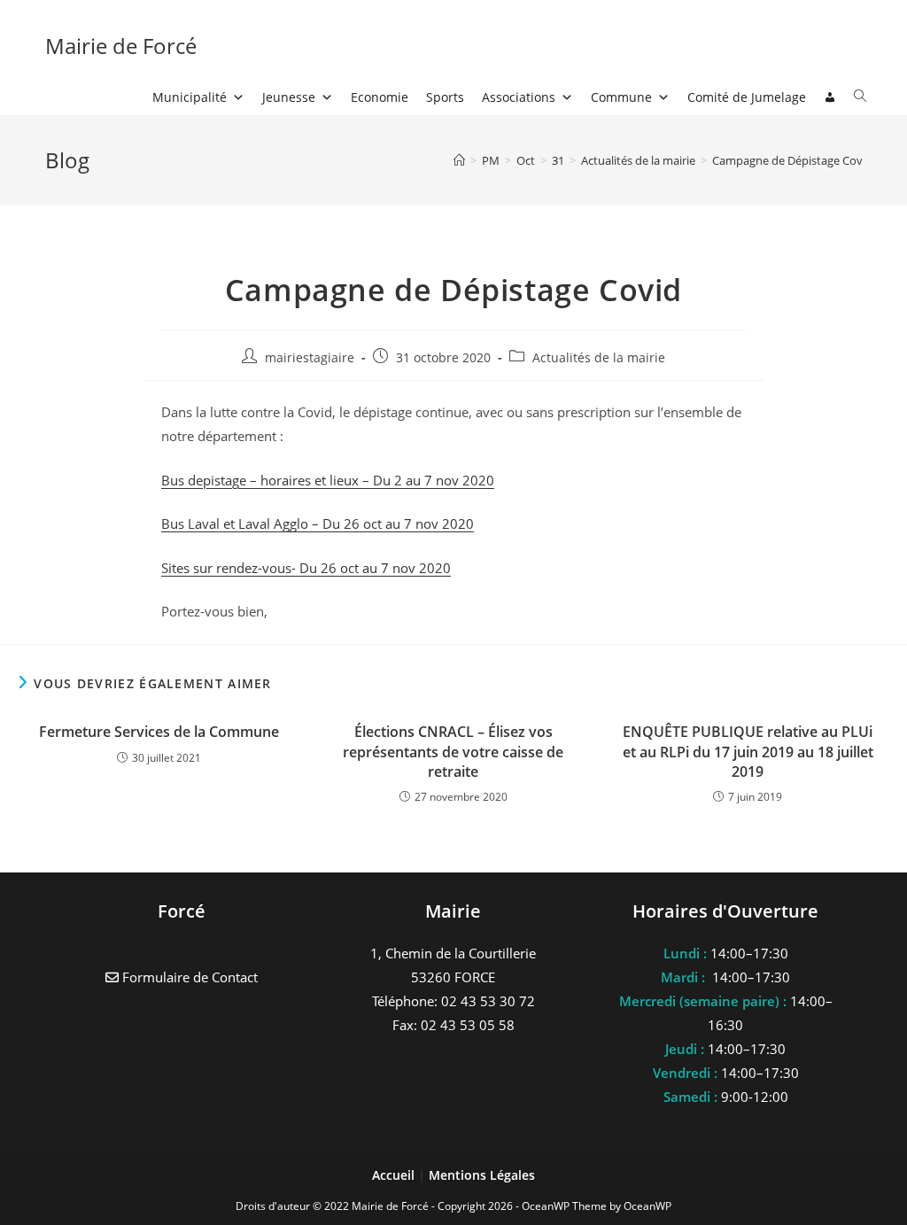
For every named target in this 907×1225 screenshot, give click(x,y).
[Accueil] (459, 160)
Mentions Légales (482, 1175)
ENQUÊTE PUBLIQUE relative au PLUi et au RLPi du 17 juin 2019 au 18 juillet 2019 (748, 751)
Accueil (395, 1175)
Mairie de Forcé (121, 45)
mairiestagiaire (309, 357)
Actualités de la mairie (598, 357)
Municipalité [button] (189, 97)
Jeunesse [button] (288, 97)
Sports (445, 97)
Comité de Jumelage (746, 97)
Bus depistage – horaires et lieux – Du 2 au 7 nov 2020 (327, 480)
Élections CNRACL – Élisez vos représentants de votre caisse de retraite (453, 751)
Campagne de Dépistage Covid (792, 160)
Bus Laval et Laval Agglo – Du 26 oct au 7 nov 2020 (317, 523)
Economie (379, 97)
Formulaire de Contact (188, 977)
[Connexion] (830, 97)
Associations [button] (518, 97)
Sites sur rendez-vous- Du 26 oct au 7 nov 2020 (306, 568)
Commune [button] (621, 97)
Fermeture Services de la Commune (159, 731)
